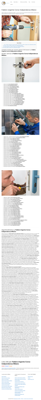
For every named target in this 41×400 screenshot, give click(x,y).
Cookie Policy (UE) (31, 379)
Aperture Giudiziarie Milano (6, 383)
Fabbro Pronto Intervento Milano (7, 380)
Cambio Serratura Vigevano (19, 381)
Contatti (11, 4)
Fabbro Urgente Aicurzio (19, 389)
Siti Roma (22, 398)
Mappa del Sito (30, 376)
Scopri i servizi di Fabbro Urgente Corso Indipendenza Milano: (13, 45)
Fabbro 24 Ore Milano (5, 379)
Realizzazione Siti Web (17, 398)
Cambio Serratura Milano (6, 384)
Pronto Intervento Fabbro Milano (7, 386)
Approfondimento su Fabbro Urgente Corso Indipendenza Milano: (13, 46)
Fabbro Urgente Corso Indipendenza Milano (9, 368)
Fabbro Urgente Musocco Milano (20, 377)
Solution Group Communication (28, 398)
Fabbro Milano (4, 376)
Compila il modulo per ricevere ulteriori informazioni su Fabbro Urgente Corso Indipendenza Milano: (20, 44)
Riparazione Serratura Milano (6, 387)
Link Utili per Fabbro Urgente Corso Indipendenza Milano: (11, 47)
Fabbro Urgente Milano (5, 382)
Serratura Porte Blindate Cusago (20, 390)
